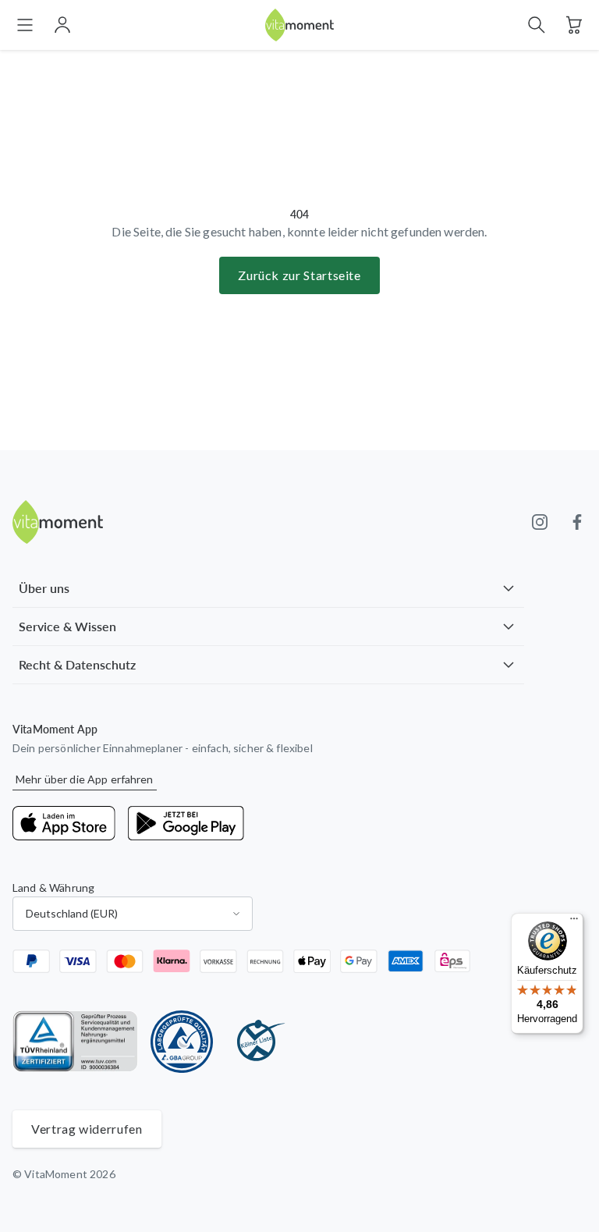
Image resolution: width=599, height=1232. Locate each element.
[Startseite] (299, 25)
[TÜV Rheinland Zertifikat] (75, 1041)
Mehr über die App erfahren (85, 779)
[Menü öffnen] (25, 25)
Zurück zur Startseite (299, 275)
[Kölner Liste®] (256, 1041)
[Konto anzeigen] (62, 25)
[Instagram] (539, 522)
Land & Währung (53, 887)
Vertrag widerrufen (87, 1128)
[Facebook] (577, 522)
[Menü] (574, 922)
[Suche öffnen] (536, 25)
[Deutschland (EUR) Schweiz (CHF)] (132, 913)
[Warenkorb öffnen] (574, 25)
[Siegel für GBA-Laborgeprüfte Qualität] (182, 1041)
